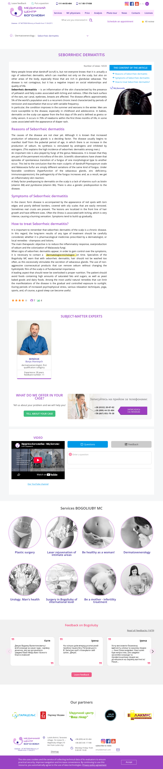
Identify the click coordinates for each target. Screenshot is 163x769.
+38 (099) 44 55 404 (83, 739)
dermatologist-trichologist (61, 254)
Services (58, 13)
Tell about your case (39, 413)
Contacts (136, 13)
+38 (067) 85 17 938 (83, 743)
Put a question (42, 3)
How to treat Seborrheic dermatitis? (132, 82)
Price (87, 13)
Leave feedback (18, 3)
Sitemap (55, 751)
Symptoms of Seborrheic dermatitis (132, 78)
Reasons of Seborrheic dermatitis (131, 73)
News (124, 13)
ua (140, 4)
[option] (32, 651)
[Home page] (11, 34)
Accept (129, 762)
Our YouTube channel (38, 484)
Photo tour (112, 13)
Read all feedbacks (140, 630)
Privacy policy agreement (94, 765)
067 (85, 3)
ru (143, 4)
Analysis (98, 13)
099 (65, 3)
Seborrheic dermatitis (48, 36)
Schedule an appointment (120, 21)
